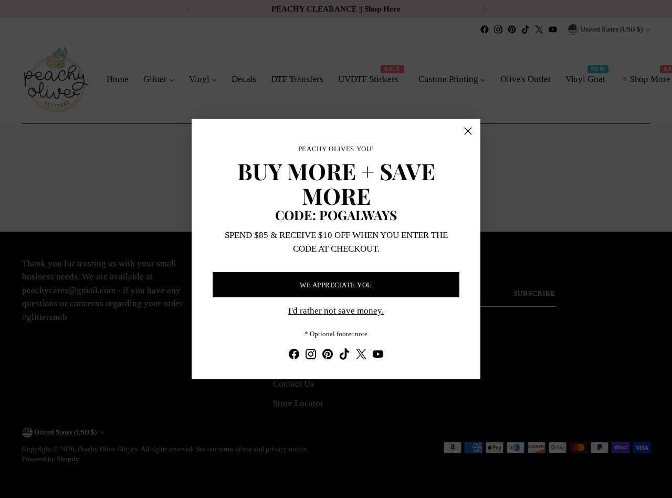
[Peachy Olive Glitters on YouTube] (378, 356)
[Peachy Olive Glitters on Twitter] (361, 356)
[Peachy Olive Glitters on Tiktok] (344, 356)
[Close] (468, 131)
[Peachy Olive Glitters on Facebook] (294, 356)
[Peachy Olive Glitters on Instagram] (310, 356)
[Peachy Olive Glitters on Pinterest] (327, 356)
